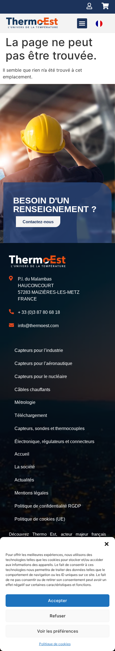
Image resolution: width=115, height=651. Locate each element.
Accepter (57, 600)
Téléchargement (31, 415)
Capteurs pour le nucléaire (41, 376)
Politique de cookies (55, 644)
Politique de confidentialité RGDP (48, 506)
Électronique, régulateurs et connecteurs (54, 441)
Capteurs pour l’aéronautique (43, 363)
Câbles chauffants (32, 389)
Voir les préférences (57, 631)
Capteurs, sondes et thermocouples (50, 428)
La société (25, 466)
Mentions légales (31, 493)
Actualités (24, 480)
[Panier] (105, 6)
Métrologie (25, 402)
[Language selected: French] (99, 23)
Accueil (22, 454)
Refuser (58, 615)
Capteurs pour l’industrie (39, 350)
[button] (106, 544)
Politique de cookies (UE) (40, 519)
